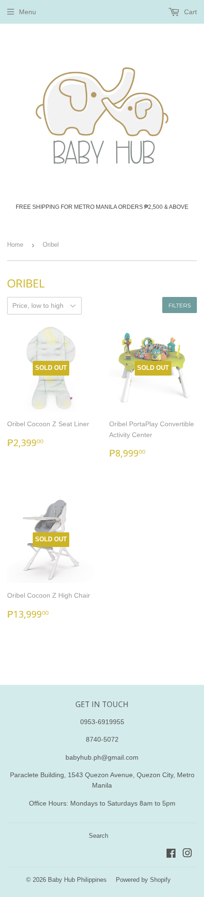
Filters (179, 305)
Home (15, 244)
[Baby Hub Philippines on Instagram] (187, 854)
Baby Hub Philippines (77, 879)
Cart (189, 12)
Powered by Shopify (143, 879)
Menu (27, 12)
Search (98, 835)
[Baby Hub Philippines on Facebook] (171, 854)
